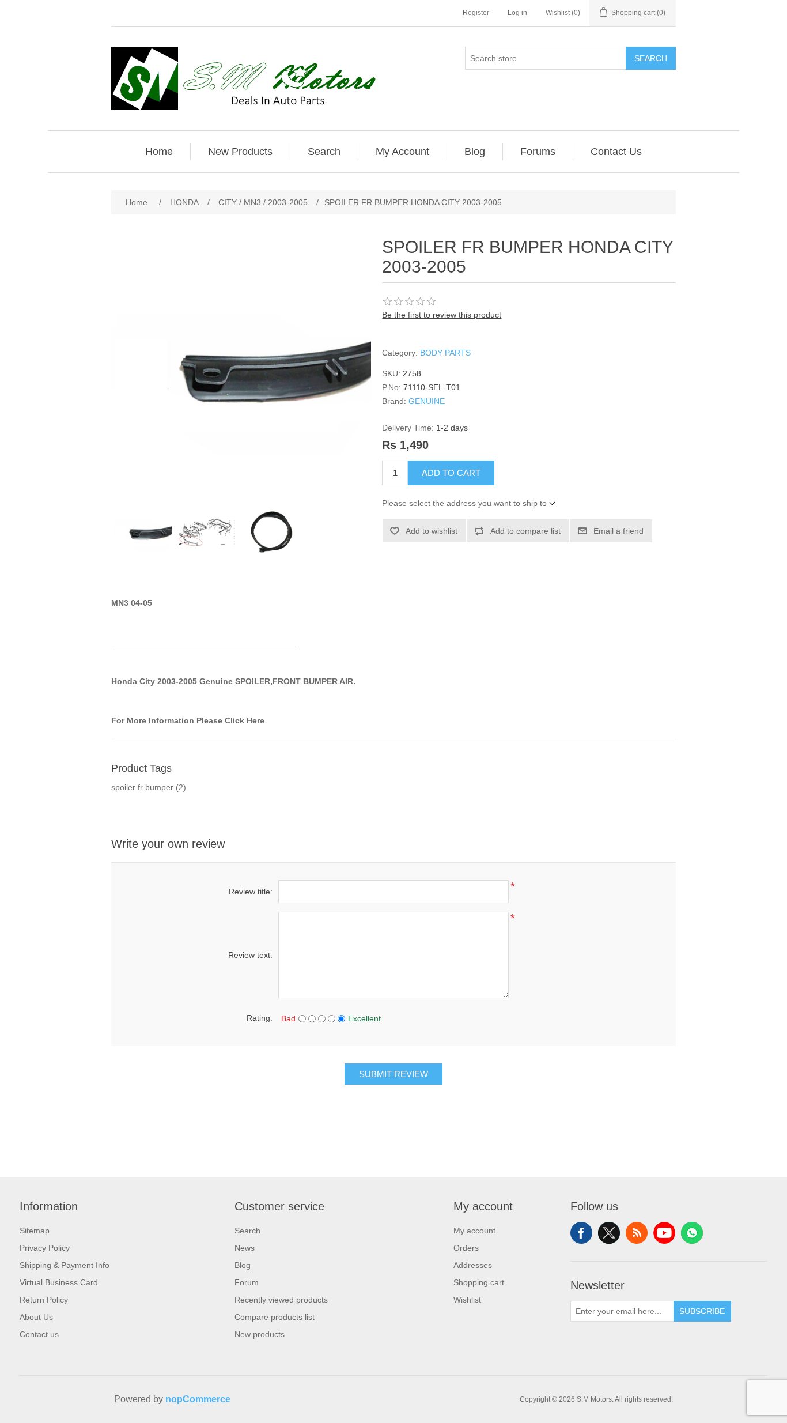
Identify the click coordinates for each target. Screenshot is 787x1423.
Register (476, 13)
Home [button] (159, 151)
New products (259, 1334)
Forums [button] (537, 151)
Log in (517, 13)
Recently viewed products (281, 1299)
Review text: (250, 955)
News (244, 1247)
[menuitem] (159, 151)
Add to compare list (525, 530)
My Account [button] (402, 151)
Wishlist (467, 1299)
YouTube (664, 1233)
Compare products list (274, 1317)
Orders (466, 1247)
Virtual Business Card (59, 1282)
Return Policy (44, 1299)
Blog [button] (474, 151)
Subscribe (702, 1311)
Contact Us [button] (616, 151)
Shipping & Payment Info (64, 1265)
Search (650, 58)
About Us (36, 1317)
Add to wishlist (431, 530)
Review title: (251, 891)
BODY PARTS (445, 352)
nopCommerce (197, 1399)
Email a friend (618, 530)
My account (474, 1230)
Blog (242, 1265)
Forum (246, 1282)
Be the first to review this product (441, 314)
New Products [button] (240, 151)
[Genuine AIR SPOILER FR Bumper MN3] (143, 532)
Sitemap (35, 1230)
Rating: (260, 1017)
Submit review (393, 1074)
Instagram (692, 1233)
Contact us (39, 1334)
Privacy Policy (45, 1247)
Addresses (472, 1265)
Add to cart (451, 473)
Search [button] (324, 151)
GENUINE (426, 401)
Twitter (609, 1233)
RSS (637, 1233)
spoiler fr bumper (142, 787)
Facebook (581, 1233)
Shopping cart (478, 1282)
